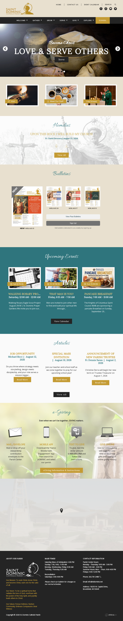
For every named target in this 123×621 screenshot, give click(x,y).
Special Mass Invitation (61, 355)
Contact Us (72, 5)
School (102, 20)
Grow (50, 20)
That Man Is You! (61, 294)
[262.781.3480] (100, 577)
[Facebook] (101, 8)
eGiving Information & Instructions (61, 470)
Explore (88, 20)
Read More (22, 379)
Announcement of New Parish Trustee (100, 355)
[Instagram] (105, 8)
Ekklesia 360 (111, 615)
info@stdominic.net (95, 582)
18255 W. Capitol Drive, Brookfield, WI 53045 (95, 587)
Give (75, 20)
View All (62, 155)
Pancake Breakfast (98, 294)
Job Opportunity (22, 353)
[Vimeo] (115, 8)
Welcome (21, 20)
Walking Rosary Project (26, 294)
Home (58, 5)
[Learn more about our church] (61, 510)
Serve (62, 20)
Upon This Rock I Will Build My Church (61, 134)
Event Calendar (91, 5)
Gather (36, 20)
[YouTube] (110, 8)
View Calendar (61, 321)
